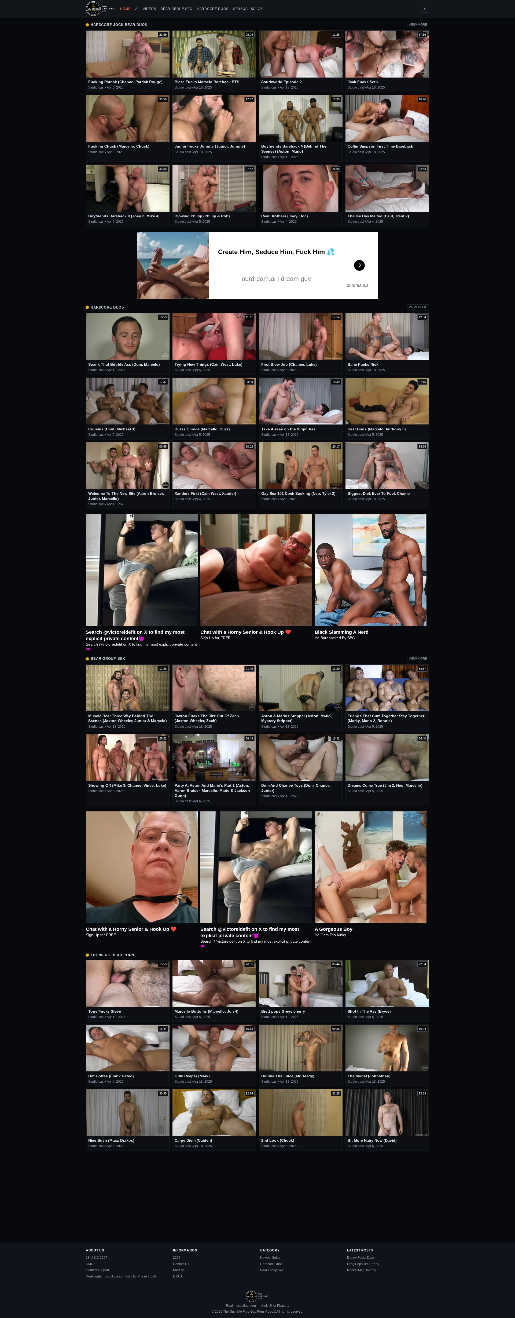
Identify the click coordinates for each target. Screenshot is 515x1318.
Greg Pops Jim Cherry (363, 1264)
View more (418, 25)
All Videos (145, 9)
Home (125, 9)
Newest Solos (270, 1258)
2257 (177, 1258)
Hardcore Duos (212, 9)
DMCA (90, 1264)
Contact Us (181, 1264)
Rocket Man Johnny (361, 1270)
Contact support (97, 1270)
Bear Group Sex (176, 9)
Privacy (178, 1270)
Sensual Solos (248, 9)
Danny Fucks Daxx (360, 1258)
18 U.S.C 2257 (96, 1258)
